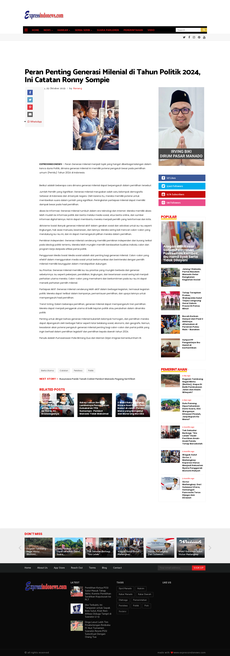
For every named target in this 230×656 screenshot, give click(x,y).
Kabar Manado (126, 594)
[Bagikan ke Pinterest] (30, 107)
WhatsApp (36, 122)
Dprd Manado (125, 588)
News (47, 30)
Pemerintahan (133, 30)
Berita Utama (47, 370)
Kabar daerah (144, 594)
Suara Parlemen (108, 30)
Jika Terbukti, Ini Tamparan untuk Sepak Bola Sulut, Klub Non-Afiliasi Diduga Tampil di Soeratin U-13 (98, 611)
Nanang (77, 88)
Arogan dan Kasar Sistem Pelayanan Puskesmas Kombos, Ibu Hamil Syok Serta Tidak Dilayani (181, 253)
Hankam (62, 30)
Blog (104, 568)
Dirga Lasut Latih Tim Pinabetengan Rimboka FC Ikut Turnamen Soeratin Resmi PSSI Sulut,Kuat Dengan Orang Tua (97, 629)
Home (35, 30)
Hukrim (140, 588)
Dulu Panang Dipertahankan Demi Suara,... (68, 552)
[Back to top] (222, 648)
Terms (92, 568)
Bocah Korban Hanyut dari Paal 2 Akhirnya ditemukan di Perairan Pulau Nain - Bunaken (192, 323)
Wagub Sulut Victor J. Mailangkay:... (129, 553)
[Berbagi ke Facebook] (30, 92)
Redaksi (122, 611)
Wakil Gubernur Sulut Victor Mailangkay (190, 553)
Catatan (64, 370)
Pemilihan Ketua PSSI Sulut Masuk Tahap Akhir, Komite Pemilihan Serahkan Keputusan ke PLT (98, 594)
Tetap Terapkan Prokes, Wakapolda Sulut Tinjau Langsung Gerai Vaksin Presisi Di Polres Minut (192, 300)
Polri (146, 606)
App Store (59, 568)
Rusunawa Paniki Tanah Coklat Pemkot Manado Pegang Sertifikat (97, 378)
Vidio (151, 30)
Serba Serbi (82, 30)
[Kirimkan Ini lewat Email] (30, 114)
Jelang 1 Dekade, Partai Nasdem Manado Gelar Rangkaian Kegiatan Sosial (191, 274)
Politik (90, 370)
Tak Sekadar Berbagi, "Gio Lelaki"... (99, 553)
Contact (117, 568)
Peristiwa (78, 370)
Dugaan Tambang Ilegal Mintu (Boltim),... (36, 552)
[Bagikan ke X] (30, 99)
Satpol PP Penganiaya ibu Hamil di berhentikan (191, 343)
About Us (42, 568)
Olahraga (123, 600)
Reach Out (77, 568)
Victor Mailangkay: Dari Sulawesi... (158, 553)
